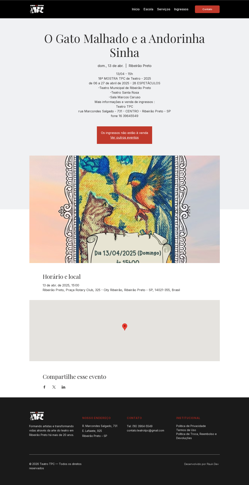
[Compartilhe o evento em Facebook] (44, 387)
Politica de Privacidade (191, 426)
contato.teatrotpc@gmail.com (145, 430)
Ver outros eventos (124, 137)
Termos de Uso (186, 430)
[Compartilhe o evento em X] (54, 387)
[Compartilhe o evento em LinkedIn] (63, 387)
